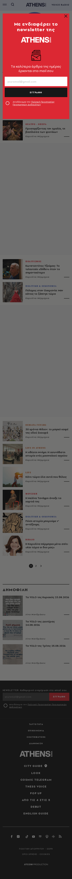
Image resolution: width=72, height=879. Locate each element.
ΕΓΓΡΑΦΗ (36, 92)
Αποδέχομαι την (33, 103)
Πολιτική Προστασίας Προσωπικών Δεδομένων (33, 103)
